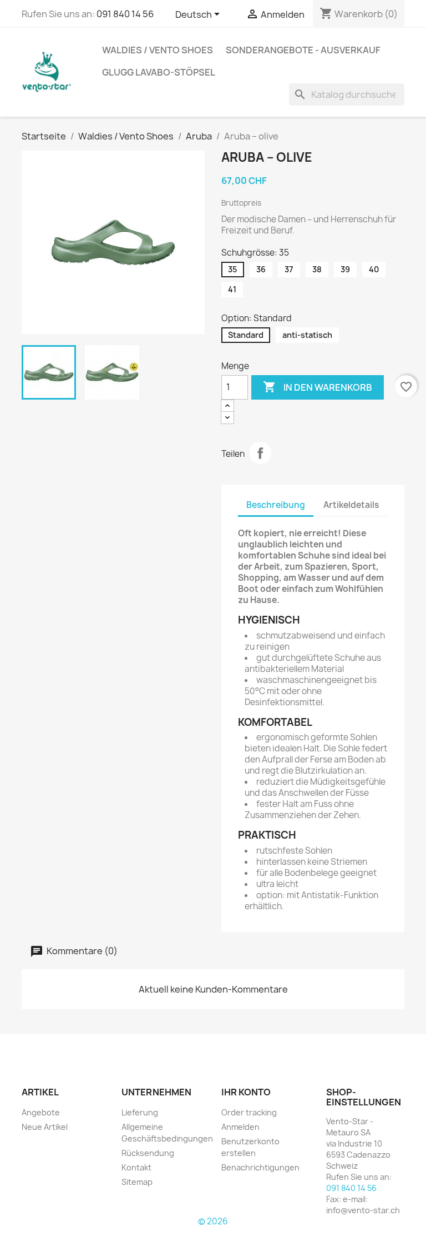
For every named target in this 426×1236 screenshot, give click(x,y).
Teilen (260, 453)
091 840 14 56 (125, 14)
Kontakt (136, 1167)
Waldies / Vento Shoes (157, 50)
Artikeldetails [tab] (351, 505)
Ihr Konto (246, 1092)
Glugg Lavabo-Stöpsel (158, 72)
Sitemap (137, 1182)
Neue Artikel (45, 1127)
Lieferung (139, 1112)
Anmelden (240, 1127)
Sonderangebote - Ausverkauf (303, 50)
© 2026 (213, 1221)
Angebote (41, 1112)
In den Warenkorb (317, 386)
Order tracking (249, 1112)
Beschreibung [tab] (275, 505)
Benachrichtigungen (260, 1167)
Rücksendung (147, 1153)
